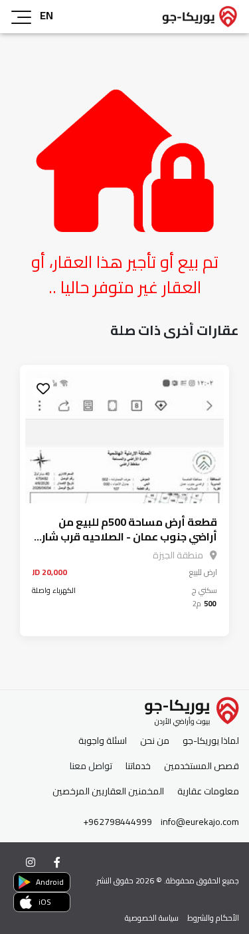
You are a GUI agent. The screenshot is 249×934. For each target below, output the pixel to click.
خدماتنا (138, 766)
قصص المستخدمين (201, 766)
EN (46, 15)
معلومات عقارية (208, 791)
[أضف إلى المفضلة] (43, 388)
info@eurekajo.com (200, 822)
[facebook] (57, 862)
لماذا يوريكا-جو (211, 741)
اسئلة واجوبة (102, 741)
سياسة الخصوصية (152, 917)
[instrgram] (31, 862)
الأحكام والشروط (213, 917)
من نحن (154, 741)
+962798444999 (117, 822)
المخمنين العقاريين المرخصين (108, 791)
